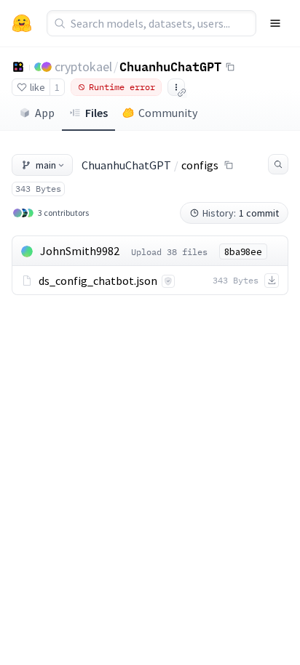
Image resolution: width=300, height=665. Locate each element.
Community (167, 112)
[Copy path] (228, 165)
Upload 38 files (169, 251)
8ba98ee (243, 251)
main (46, 165)
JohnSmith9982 (79, 250)
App (45, 112)
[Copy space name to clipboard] (230, 67)
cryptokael (83, 66)
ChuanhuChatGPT (170, 66)
